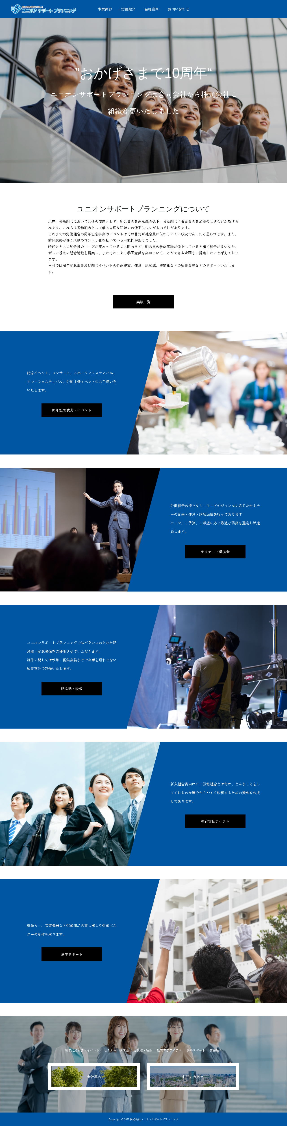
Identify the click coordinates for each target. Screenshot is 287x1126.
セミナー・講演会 (215, 551)
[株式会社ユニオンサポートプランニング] (43, 8)
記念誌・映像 (72, 688)
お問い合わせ (178, 9)
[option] (143, 91)
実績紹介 (128, 9)
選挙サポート (72, 954)
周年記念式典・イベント (71, 410)
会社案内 (151, 9)
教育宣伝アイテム (215, 821)
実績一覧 (143, 301)
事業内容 (105, 9)
